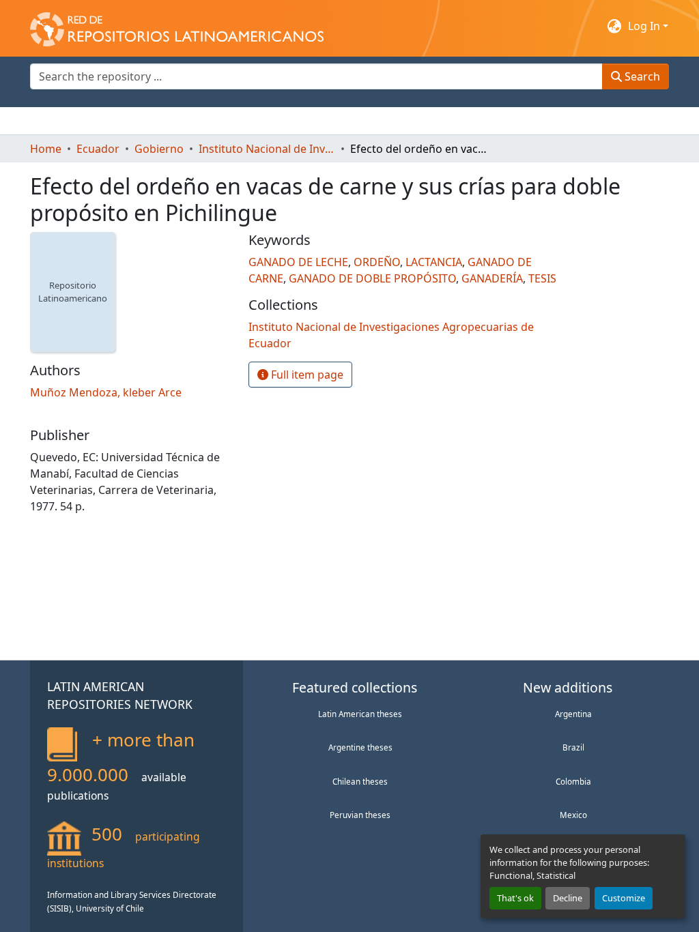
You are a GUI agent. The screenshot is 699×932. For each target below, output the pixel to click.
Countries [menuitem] (131, 120)
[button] (177, 25)
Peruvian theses (360, 814)
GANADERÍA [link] (492, 278)
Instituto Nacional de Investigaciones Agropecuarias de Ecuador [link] (267, 148)
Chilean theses (360, 781)
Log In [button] (645, 25)
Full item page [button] (305, 374)
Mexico (573, 814)
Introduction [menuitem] (63, 120)
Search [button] (641, 76)
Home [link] (45, 148)
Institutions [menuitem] (197, 120)
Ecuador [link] (97, 148)
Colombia (573, 781)
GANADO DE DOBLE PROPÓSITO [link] (372, 278)
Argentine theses (360, 747)
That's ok (515, 898)
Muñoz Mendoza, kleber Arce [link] (106, 392)
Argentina (573, 713)
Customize (623, 898)
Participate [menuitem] (266, 120)
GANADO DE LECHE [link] (298, 262)
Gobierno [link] (159, 148)
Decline (567, 898)
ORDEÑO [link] (377, 262)
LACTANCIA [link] (433, 262)
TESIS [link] (542, 278)
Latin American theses (360, 713)
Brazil (573, 747)
